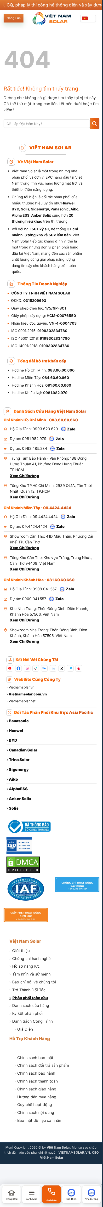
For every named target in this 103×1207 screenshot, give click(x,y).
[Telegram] (70, 668)
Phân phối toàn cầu (28, 997)
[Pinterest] (78, 668)
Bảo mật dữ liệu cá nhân (37, 1120)
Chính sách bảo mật (33, 1057)
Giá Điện (23, 1029)
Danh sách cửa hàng (29, 1005)
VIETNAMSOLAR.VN (74, 1152)
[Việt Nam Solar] (51, 18)
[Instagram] (27, 668)
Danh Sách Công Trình (31, 1021)
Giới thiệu (19, 950)
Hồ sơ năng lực (24, 966)
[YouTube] (9, 668)
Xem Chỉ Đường (24, 476)
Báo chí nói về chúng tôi (32, 982)
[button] (31, 1194)
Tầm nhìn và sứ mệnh (30, 974)
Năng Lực (13, 18)
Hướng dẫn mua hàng (35, 1096)
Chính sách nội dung (34, 1112)
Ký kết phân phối (26, 1013)
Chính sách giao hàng (35, 1089)
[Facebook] (18, 668)
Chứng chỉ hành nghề (30, 958)
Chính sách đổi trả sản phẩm (41, 1065)
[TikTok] (35, 668)
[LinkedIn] (53, 668)
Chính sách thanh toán (36, 1081)
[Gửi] (94, 123)
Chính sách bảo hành (34, 1073)
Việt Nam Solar (25, 941)
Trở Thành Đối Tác (27, 989)
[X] (61, 668)
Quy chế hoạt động (33, 1104)
